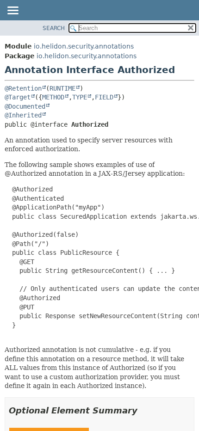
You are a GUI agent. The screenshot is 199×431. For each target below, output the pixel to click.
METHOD (53, 97)
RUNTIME (62, 88)
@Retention (23, 88)
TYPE (79, 97)
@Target (18, 97)
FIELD (104, 97)
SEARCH (54, 28)
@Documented (25, 106)
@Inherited (23, 115)
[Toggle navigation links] (12, 11)
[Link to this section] (144, 410)
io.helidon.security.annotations (84, 46)
